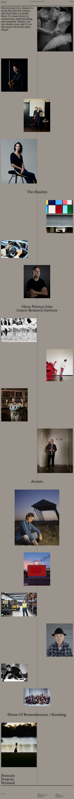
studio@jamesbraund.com (42, 794)
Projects (35, 1)
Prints (71, 1)
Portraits (31, 1)
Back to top (3, 793)
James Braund (4, 1)
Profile (42, 1)
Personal (39, 1)
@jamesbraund (40, 797)
